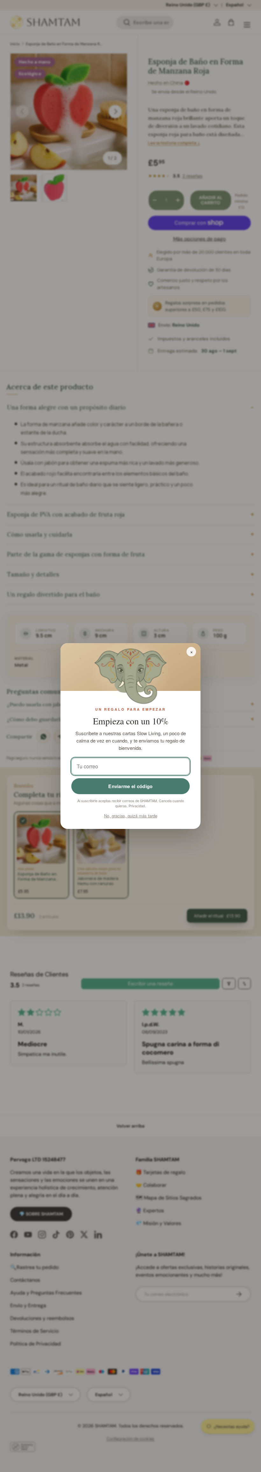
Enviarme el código (130, 786)
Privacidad (137, 805)
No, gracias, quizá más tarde (130, 816)
